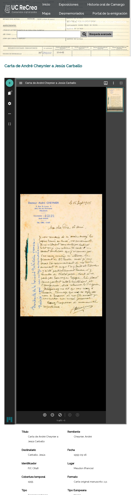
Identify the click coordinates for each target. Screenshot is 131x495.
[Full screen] (9, 124)
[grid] (116, 255)
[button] (115, 99)
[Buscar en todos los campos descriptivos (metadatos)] (84, 34)
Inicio (46, 4)
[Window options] (113, 83)
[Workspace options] (9, 114)
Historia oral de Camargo (106, 4)
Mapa (46, 13)
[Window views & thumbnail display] (106, 83)
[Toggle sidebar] (21, 83)
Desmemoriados (71, 13)
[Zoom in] (45, 415)
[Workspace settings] (9, 103)
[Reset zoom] (60, 415)
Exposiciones (68, 4)
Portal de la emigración (109, 13)
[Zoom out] (52, 415)
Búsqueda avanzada (100, 34)
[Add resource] (9, 83)
